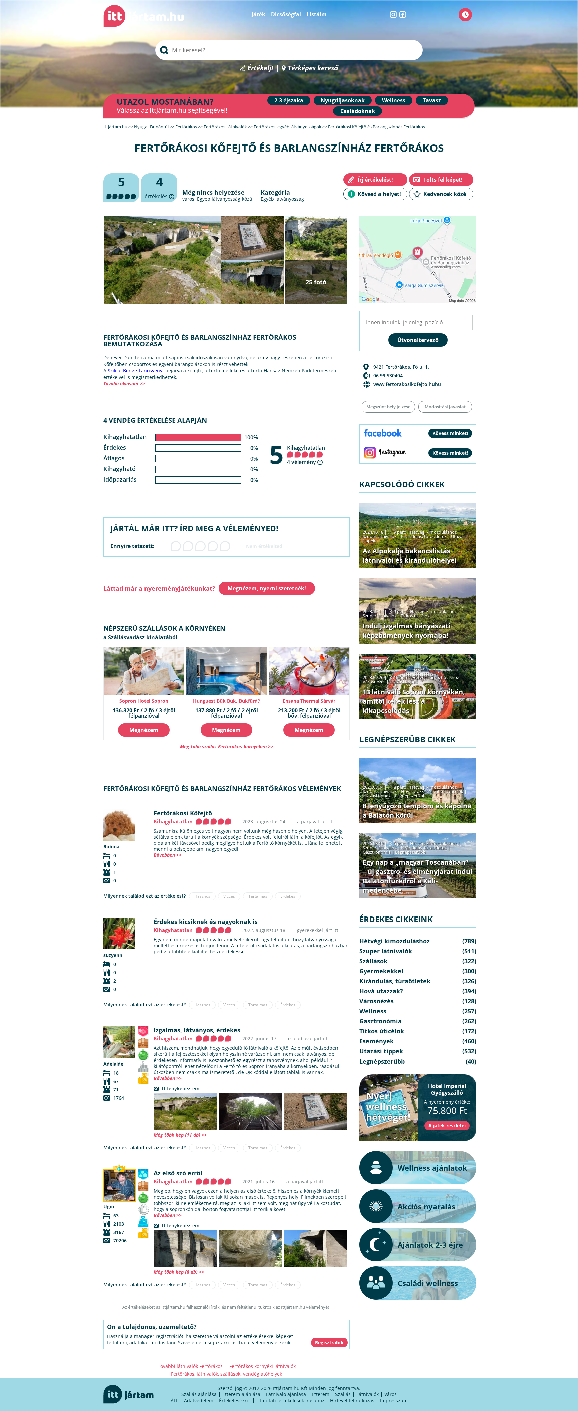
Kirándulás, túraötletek (424, 536)
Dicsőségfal (286, 14)
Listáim (317, 14)
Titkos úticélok (415, 616)
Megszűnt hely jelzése (388, 407)
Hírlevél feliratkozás (352, 1400)
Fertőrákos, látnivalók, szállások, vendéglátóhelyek (226, 1374)
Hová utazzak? (416, 791)
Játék (258, 14)
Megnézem (143, 730)
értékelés (159, 188)
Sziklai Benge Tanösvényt (136, 370)
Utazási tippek (404, 682)
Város (390, 1394)
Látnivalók (367, 1394)
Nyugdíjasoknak (343, 100)
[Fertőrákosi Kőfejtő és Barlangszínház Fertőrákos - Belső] (250, 1111)
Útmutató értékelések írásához (290, 1400)
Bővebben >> (168, 855)
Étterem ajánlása (241, 1394)
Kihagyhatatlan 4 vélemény (306, 455)
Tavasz (432, 100)
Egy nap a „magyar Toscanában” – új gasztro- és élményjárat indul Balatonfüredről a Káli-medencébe (417, 876)
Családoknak (357, 111)
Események (376, 1041)
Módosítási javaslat (445, 407)
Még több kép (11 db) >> (180, 1135)
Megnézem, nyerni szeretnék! (267, 588)
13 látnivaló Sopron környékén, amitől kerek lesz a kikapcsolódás (414, 701)
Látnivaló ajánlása (286, 1394)
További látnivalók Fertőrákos (190, 1366)
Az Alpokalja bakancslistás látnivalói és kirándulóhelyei (410, 555)
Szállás (343, 1394)
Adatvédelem (198, 1400)
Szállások (373, 961)
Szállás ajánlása (199, 1394)
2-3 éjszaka (288, 100)
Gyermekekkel (381, 971)
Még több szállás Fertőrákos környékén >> (226, 746)
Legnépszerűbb (410, 796)
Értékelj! (260, 68)
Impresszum (394, 1400)
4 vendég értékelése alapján (155, 420)
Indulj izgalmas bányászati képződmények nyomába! (407, 630)
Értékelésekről (235, 1400)
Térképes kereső (313, 68)
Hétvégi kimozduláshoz (433, 532)
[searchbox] (289, 50)
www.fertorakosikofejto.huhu (407, 384)
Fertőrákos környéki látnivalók (262, 1366)
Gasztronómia (377, 852)
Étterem (320, 1394)
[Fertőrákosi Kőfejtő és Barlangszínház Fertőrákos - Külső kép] (185, 1111)
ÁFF (174, 1400)
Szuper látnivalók (380, 536)
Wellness (393, 100)
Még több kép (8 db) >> (179, 1272)
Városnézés (374, 682)
